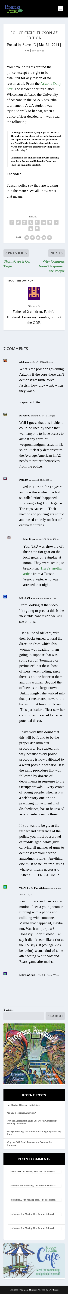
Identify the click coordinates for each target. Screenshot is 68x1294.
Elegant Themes (28, 1290)
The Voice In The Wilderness (34, 888)
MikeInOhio (25, 598)
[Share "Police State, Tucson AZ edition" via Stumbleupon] (56, 222)
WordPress (54, 1290)
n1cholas (24, 362)
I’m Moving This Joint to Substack (23, 1105)
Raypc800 (24, 415)
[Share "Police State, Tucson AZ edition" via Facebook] (12, 222)
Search (8, 1009)
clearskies (15, 1200)
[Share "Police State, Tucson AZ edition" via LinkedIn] (43, 222)
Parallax (23, 479)
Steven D (29, 45)
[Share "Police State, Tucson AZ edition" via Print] (37, 229)
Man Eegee (29, 539)
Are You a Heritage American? (21, 1113)
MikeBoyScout (27, 975)
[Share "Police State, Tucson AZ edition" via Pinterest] (37, 222)
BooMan (15, 1171)
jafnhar (14, 1214)
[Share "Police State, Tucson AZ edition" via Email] (31, 229)
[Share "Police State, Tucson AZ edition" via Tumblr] (31, 222)
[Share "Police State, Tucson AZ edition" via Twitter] (18, 222)
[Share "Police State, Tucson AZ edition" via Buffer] (50, 222)
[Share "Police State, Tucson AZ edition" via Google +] (24, 222)
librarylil (15, 1185)
